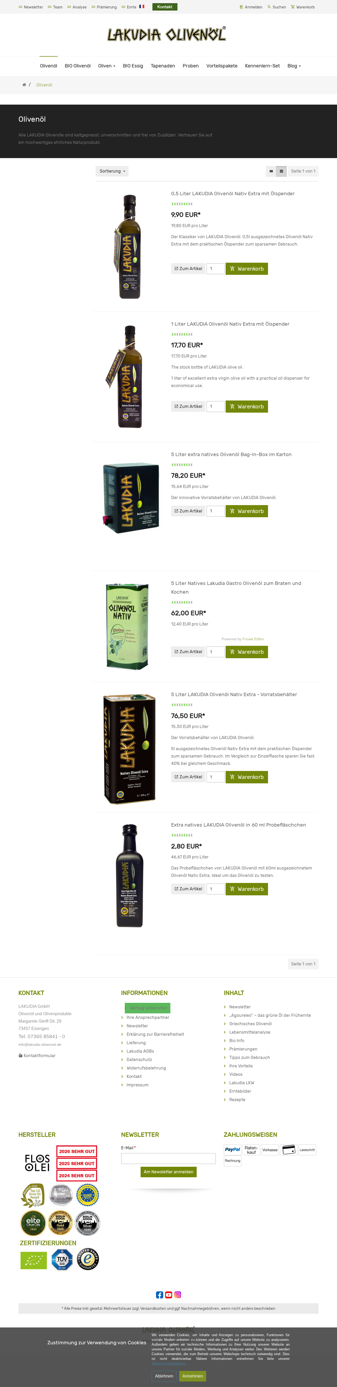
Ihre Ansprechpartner (148, 1017)
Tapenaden (163, 66)
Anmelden (253, 7)
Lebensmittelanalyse (249, 1032)
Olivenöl (48, 66)
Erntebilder (240, 1091)
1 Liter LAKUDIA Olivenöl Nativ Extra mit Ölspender (230, 324)
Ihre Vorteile (241, 1065)
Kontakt (134, 1076)
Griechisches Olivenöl (250, 1023)
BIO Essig (133, 66)
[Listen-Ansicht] (281, 171)
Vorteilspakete (221, 66)
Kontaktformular (39, 1055)
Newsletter (33, 7)
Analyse (79, 7)
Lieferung (136, 1042)
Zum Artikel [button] (190, 268)
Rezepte (237, 1099)
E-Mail (128, 1147)
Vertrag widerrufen (148, 1007)
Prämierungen (243, 1049)
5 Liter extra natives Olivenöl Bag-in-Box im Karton (231, 454)
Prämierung (106, 7)
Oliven (105, 66)
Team (57, 7)
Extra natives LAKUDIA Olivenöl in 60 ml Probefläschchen (238, 825)
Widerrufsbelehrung (146, 1068)
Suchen (279, 7)
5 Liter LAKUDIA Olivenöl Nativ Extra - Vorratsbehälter (234, 694)
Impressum (137, 1084)
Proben (191, 66)
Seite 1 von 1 (303, 171)
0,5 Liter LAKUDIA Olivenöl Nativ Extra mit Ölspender (233, 194)
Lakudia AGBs (140, 1051)
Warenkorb (305, 7)
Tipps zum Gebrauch (249, 1057)
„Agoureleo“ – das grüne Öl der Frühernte (270, 1015)
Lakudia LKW (241, 1082)
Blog (293, 66)
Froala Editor (253, 639)
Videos (235, 1074)
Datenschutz (139, 1059)
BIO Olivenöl (78, 66)
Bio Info (236, 1040)
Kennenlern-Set (262, 66)
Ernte (131, 7)
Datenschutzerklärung (168, 1363)
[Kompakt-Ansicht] (271, 171)
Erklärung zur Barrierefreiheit (155, 1034)
